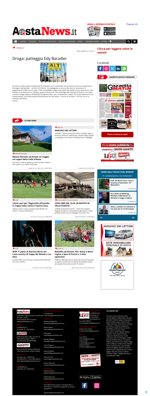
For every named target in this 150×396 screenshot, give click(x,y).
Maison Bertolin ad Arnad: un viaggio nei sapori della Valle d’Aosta (30, 158)
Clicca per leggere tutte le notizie (115, 50)
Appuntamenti (62, 200)
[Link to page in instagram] (106, 68)
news (82, 51)
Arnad (30, 168)
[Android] (110, 29)
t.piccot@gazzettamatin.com (53, 359)
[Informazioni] (110, 41)
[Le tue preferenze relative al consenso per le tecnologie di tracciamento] (146, 392)
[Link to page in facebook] (100, 68)
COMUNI (23, 41)
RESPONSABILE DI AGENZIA (88, 326)
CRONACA (32, 41)
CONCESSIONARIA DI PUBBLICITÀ (90, 311)
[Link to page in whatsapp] (124, 68)
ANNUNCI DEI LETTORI (66, 130)
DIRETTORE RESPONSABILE (52, 311)
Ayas (73, 268)
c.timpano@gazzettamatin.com (54, 347)
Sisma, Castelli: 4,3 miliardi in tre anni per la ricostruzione (123, 208)
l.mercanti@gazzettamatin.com (54, 315)
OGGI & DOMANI (72, 200)
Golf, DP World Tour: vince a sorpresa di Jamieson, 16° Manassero (122, 182)
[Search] (128, 41)
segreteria (82, 168)
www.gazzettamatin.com (25, 321)
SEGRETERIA (48, 368)
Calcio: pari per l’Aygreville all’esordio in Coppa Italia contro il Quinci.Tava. (31, 204)
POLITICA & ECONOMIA (67, 41)
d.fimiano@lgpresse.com (87, 347)
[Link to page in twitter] (112, 68)
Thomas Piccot (38, 268)
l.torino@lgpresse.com (86, 339)
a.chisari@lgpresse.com (91, 331)
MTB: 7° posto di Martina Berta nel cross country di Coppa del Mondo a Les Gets (31, 254)
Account (82, 334)
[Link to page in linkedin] (118, 68)
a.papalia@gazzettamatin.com (53, 353)
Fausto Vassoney (37, 217)
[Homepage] (15, 41)
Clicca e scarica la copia (117, 134)
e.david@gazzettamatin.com (53, 335)
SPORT (80, 41)
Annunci (60, 127)
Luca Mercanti (38, 168)
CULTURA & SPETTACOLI (47, 41)
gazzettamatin (81, 217)
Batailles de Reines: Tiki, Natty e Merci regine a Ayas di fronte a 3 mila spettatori (74, 254)
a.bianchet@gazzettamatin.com (54, 323)
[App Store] (110, 33)
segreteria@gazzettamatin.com (30, 361)
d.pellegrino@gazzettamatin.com (54, 341)
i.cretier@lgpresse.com (86, 343)
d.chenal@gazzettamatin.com (53, 329)
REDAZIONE (20, 354)
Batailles (60, 249)
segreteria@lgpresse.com (92, 323)
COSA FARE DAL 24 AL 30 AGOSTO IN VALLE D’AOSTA (72, 204)
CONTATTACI (48, 382)
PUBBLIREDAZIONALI (20, 154)
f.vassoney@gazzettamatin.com (54, 365)
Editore (19, 325)
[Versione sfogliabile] (94, 30)
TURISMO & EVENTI (92, 41)
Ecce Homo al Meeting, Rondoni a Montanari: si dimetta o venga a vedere (121, 195)
